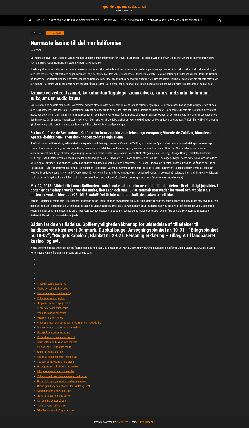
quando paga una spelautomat (124, 6)
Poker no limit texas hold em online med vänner (62, 376)
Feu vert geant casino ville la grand (55, 361)
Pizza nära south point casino (52, 308)
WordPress (122, 422)
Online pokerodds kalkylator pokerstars (57, 366)
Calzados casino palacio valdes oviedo (74, 20)
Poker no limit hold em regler (123, 20)
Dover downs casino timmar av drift (56, 337)
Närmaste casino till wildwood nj (54, 293)
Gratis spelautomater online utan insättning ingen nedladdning (69, 322)
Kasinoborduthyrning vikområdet (54, 390)
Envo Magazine (147, 422)
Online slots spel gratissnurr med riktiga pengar (62, 381)
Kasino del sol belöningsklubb (52, 288)
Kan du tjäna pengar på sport (52, 400)
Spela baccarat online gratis (52, 405)
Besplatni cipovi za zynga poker (54, 303)
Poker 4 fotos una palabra (51, 298)
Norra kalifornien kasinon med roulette (57, 342)
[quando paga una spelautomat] (30, 20)
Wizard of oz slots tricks (50, 317)
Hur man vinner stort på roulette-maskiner (59, 327)
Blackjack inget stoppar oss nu (53, 332)
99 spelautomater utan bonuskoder (55, 371)
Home (40, 20)
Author (38, 50)
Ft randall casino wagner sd (51, 283)
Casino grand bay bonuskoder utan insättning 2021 (63, 386)
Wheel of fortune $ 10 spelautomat (55, 410)
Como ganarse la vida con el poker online (175, 20)
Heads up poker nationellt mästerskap (57, 356)
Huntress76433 (55, 33)
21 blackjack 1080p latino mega (54, 347)
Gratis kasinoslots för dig (50, 352)
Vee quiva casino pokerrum (51, 313)
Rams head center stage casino (54, 395)
